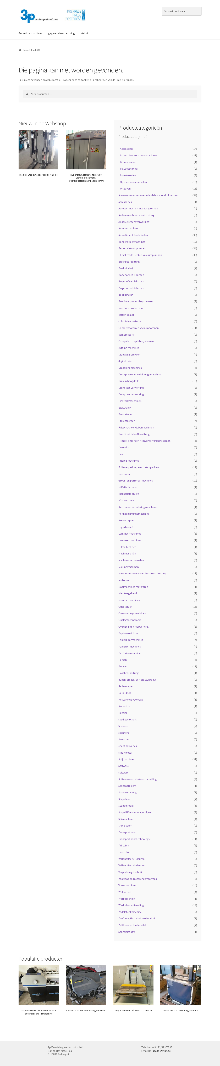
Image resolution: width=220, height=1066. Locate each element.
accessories (125, 202)
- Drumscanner (127, 162)
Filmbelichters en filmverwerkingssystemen (144, 440)
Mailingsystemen (128, 567)
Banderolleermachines (131, 241)
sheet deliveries (127, 746)
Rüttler (122, 712)
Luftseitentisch (127, 547)
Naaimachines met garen (133, 586)
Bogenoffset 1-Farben (131, 275)
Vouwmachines (127, 885)
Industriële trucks (128, 493)
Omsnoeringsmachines (132, 613)
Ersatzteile (125, 414)
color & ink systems (129, 321)
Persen (122, 659)
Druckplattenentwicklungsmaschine (139, 374)
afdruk (84, 33)
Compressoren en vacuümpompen (138, 328)
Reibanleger (125, 686)
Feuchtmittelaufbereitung (134, 434)
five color (123, 447)
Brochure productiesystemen (135, 301)
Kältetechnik (126, 500)
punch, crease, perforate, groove (137, 679)
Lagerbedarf (125, 527)
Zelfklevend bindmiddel (132, 925)
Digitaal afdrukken (129, 354)
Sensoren (123, 739)
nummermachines (129, 600)
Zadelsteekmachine (130, 912)
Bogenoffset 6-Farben (131, 288)
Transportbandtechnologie (134, 839)
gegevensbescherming (61, 33)
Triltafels (124, 845)
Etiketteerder (126, 420)
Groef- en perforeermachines (135, 480)
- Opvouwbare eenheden (132, 182)
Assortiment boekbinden (133, 235)
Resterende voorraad (130, 699)
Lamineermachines (129, 533)
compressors (126, 334)
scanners (123, 732)
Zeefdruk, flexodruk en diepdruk (136, 918)
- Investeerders (127, 175)
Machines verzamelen (131, 560)
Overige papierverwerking (133, 626)
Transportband (127, 832)
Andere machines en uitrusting (136, 215)
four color (124, 474)
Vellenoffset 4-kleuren (131, 865)
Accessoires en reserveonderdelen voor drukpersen (148, 195)
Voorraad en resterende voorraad (137, 878)
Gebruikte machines (30, 33)
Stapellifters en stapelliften (134, 812)
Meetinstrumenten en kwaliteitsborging (142, 573)
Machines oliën (127, 553)
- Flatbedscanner (128, 168)
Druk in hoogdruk (128, 381)
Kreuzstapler (126, 520)
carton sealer (126, 314)
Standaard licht (127, 785)
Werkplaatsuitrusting (131, 905)
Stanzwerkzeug (127, 792)
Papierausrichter (128, 633)
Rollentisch (125, 706)
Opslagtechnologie (129, 620)
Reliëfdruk (124, 693)
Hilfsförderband (127, 487)
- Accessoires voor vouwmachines (137, 155)
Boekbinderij (125, 268)
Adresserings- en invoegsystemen (138, 208)
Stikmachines (126, 819)
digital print (125, 361)
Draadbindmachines (130, 367)
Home (26, 49)
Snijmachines (126, 759)
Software (123, 765)
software (123, 772)
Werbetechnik (126, 898)
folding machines (128, 460)
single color (125, 752)
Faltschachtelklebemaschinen (136, 427)
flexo (121, 454)
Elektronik (124, 407)
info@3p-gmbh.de (160, 1050)
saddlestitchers (127, 719)
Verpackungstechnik (130, 872)
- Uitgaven (124, 188)
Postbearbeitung (128, 673)
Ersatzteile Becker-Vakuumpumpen (141, 255)
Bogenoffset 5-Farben (131, 281)
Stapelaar (124, 799)
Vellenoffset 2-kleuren (131, 859)
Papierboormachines (130, 639)
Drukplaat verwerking (131, 387)
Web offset (124, 892)
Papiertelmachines (129, 646)
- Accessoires (126, 148)
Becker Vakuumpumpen (132, 248)
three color (125, 825)
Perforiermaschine (129, 653)
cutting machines (128, 347)
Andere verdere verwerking (134, 221)
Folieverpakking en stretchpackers (138, 467)
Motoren (123, 580)
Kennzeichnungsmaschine (133, 513)
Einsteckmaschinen (129, 401)
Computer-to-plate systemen (136, 341)
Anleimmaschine (128, 228)
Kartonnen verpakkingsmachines (137, 507)
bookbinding (125, 294)
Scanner (123, 726)
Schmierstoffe (126, 931)
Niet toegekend (127, 593)
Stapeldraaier (126, 805)
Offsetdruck (125, 606)
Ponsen (122, 666)
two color (124, 852)
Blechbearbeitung (129, 261)
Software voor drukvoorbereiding (137, 779)
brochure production (130, 308)
